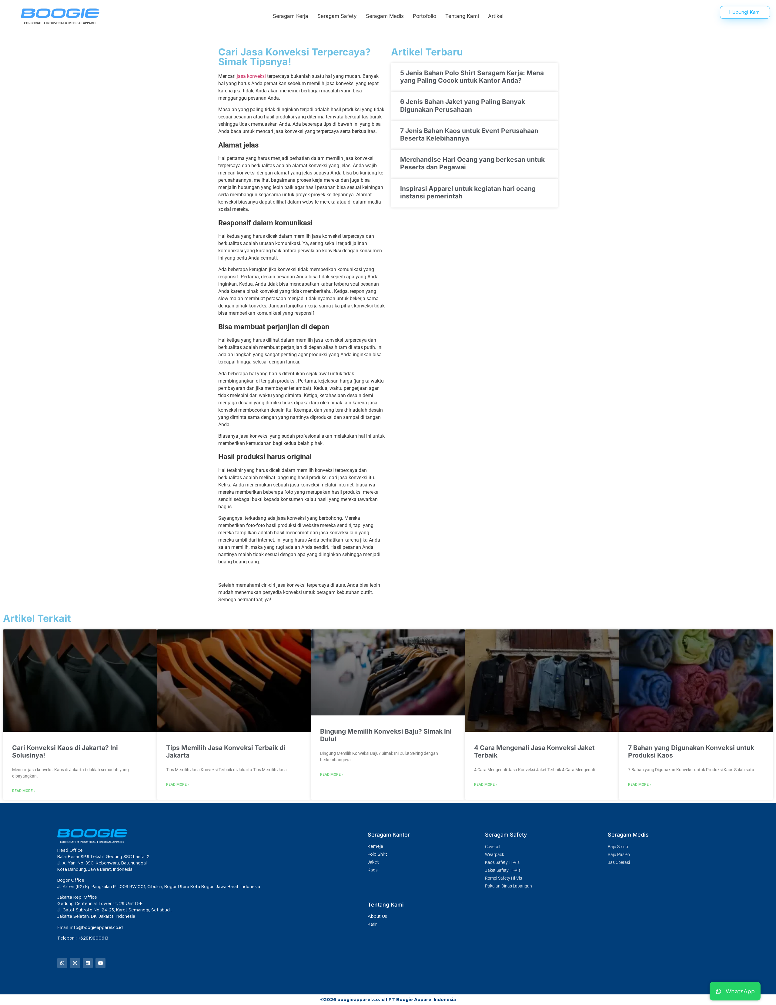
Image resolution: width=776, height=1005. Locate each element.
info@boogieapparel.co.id (96, 928)
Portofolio (424, 16)
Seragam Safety (337, 16)
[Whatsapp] (62, 963)
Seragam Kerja (290, 16)
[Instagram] (75, 963)
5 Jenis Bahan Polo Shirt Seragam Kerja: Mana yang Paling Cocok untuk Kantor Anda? (472, 76)
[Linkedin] (88, 963)
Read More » (23, 791)
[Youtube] (100, 963)
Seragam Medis (385, 16)
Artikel (495, 16)
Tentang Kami (462, 16)
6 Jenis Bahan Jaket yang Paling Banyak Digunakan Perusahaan (462, 105)
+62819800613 (93, 938)
